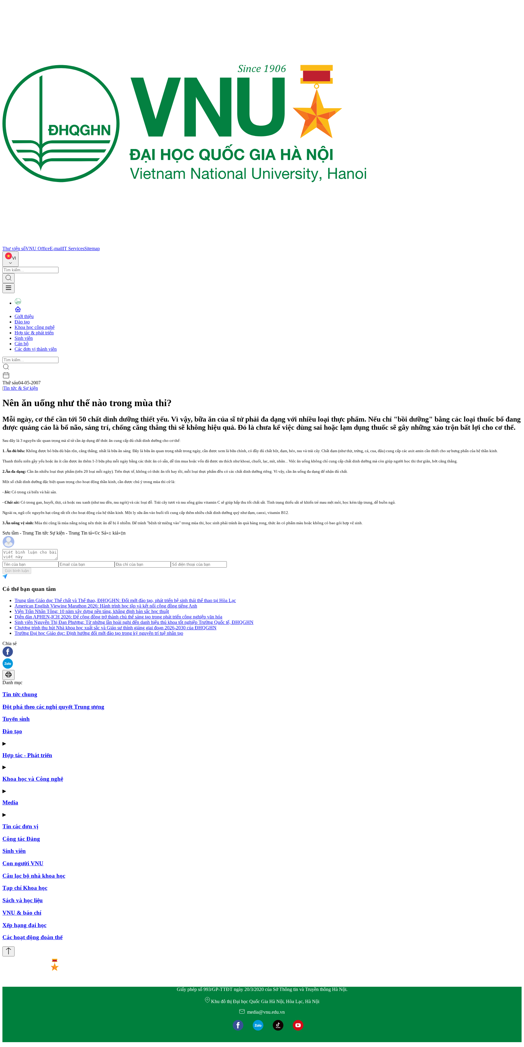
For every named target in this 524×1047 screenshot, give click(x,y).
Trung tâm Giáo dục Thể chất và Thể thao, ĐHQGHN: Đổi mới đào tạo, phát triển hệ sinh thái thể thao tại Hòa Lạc (125, 600)
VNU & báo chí (21, 912)
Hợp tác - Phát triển (27, 755)
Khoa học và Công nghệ (32, 779)
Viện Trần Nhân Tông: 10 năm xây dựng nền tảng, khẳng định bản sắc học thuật (92, 611)
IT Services (73, 248)
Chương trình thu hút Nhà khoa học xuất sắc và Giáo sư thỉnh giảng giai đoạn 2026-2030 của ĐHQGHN (116, 627)
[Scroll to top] (8, 951)
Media (10, 802)
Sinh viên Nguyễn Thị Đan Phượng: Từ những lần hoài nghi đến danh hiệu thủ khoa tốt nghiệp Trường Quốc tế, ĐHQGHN (134, 622)
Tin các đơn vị (20, 826)
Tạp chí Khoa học (24, 888)
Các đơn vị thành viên (36, 349)
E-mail (56, 248)
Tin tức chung (19, 694)
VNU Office (37, 248)
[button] (262, 652)
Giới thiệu (24, 316)
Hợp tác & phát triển (34, 332)
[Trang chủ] (184, 243)
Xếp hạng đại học (24, 925)
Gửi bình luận (17, 570)
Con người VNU (22, 863)
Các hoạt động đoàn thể (32, 937)
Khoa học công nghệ (35, 327)
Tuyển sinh (16, 719)
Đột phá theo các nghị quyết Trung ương (53, 707)
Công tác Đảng (21, 839)
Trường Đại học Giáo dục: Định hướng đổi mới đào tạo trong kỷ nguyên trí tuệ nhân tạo (99, 633)
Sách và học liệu (22, 900)
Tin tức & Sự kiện (20, 388)
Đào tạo (22, 321)
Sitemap (92, 248)
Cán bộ (22, 343)
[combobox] (10, 259)
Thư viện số (13, 248)
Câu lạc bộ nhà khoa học (33, 876)
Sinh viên (24, 338)
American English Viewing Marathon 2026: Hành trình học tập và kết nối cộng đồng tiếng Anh (106, 605)
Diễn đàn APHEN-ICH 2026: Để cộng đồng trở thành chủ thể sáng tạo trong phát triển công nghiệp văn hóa (118, 616)
